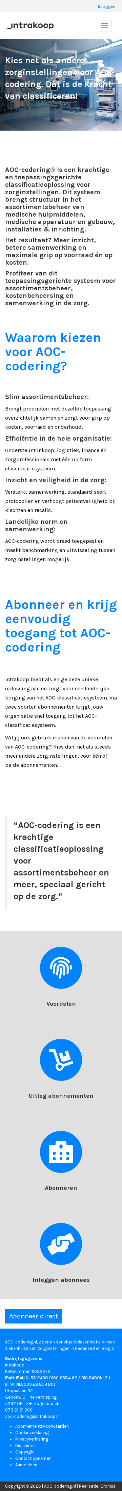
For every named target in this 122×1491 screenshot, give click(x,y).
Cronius (108, 1486)
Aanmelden (26, 1464)
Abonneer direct (33, 1316)
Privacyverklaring (31, 1439)
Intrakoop (14, 1364)
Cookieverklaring (32, 1432)
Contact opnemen (33, 1458)
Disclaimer (25, 1445)
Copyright (25, 1451)
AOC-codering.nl (60, 1486)
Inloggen (106, 6)
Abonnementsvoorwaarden (42, 1426)
